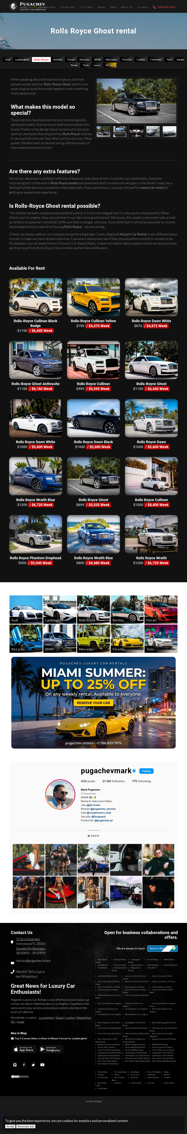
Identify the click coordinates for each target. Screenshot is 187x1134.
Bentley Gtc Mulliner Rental (109, 1044)
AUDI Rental (103, 965)
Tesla (86, 65)
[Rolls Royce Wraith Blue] (35, 476)
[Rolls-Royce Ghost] (151, 360)
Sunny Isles (135, 1075)
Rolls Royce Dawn (151, 442)
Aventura (117, 1083)
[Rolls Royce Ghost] (93, 476)
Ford (169, 59)
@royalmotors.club (99, 812)
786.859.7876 (25, 972)
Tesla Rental (152, 968)
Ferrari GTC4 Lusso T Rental (163, 1050)
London (70, 1017)
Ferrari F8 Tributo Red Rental (109, 1033)
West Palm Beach (154, 1072)
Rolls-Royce (41, 59)
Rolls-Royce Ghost (57, 84)
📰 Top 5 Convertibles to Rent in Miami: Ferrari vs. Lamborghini (49, 1038)
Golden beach (136, 1083)
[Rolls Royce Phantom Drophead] (35, 534)
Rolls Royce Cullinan (93, 384)
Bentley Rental (120, 959)
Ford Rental (102, 968)
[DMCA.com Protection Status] (20, 1077)
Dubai (59, 1017)
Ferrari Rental (152, 959)
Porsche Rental (120, 965)
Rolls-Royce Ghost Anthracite (36, 384)
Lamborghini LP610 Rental (162, 1053)
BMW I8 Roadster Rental (135, 1044)
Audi (7, 59)
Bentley (58, 59)
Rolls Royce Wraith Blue (35, 500)
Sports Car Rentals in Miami (109, 987)
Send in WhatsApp (160, 948)
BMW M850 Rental (160, 1044)
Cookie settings (93, 1101)
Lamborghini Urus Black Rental (137, 1055)
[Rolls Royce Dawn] (151, 418)
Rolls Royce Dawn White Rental (137, 1061)
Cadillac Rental (153, 965)
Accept (10, 1126)
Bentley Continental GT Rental (164, 1039)
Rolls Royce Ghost (93, 500)
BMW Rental (169, 959)
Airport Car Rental (133, 234)
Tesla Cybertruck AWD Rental (109, 1028)
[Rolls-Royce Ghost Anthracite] (35, 360)
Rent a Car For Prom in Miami (136, 981)
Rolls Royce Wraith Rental (108, 1064)
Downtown (151, 1075)
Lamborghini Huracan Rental (136, 1053)
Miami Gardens (153, 1077)
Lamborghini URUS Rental (162, 1055)
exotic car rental (152, 187)
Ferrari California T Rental (162, 1047)
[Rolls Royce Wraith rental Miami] (153, 132)
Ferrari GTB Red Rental (134, 1050)
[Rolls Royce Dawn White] (151, 297)
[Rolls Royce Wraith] (151, 534)
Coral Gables (103, 1088)
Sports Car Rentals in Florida (163, 981)
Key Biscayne (103, 1077)
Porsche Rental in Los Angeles (109, 1014)
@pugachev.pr (104, 820)
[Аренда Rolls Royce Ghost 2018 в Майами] (136, 101)
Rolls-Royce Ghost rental (45, 206)
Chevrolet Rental (170, 965)
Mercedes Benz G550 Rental (109, 1058)
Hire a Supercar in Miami (161, 987)
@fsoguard (98, 816)
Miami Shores (169, 1083)
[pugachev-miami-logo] (27, 6)
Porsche (127, 59)
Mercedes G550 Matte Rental (137, 1058)
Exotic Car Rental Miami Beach (137, 995)
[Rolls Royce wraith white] (136, 132)
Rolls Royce (71, 134)
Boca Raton (135, 1072)
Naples (166, 1072)
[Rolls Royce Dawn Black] (93, 418)
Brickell (167, 1075)
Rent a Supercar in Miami (134, 987)
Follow (146, 771)
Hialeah (167, 1077)
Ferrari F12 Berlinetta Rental (109, 1050)
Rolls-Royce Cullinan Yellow (93, 321)
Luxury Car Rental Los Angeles (109, 1003)
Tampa (116, 1075)
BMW (97, 59)
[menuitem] (50, 6)
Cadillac (141, 59)
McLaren (84, 59)
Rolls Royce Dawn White (151, 321)
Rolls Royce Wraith (151, 558)
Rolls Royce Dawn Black (93, 442)
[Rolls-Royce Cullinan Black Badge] (35, 297)
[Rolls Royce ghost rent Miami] (120, 132)
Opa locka (134, 1077)
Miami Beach (103, 1072)
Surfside (150, 1083)
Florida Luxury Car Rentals (108, 990)
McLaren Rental (137, 965)
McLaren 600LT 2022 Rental (136, 1028)
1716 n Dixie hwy (28, 939)
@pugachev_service (103, 808)
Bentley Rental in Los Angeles (136, 1014)
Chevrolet (156, 59)
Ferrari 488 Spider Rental (135, 1047)
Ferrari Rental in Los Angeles (136, 1009)
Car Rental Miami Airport (108, 976)
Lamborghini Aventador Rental (109, 1053)
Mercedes (111, 59)
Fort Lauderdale (120, 1072)
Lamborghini (22, 59)
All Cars (109, 65)
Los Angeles (46, 1017)
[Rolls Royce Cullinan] (93, 360)
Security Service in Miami (162, 976)
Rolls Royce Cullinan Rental (163, 1058)
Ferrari (71, 59)
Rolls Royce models (65, 183)
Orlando (101, 1075)
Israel (20, 1021)
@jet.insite (93, 805)
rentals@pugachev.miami (33, 961)
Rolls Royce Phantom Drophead (35, 558)
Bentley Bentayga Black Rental (164, 1022)
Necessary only (26, 1126)
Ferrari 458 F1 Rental (106, 1047)
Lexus (97, 65)
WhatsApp (28, 976)
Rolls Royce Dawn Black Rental (164, 1061)
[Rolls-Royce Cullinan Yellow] (93, 297)
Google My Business (30, 948)
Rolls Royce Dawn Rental (107, 1061)
